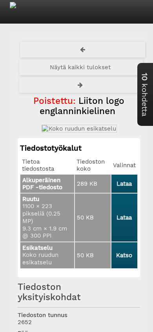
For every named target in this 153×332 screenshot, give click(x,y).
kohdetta (144, 94)
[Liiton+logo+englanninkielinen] (79, 129)
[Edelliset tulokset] (83, 49)
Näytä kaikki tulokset (80, 67)
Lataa (124, 183)
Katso (124, 255)
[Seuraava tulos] (81, 85)
